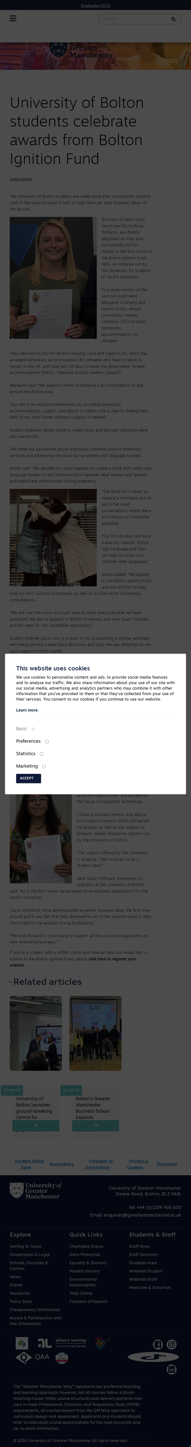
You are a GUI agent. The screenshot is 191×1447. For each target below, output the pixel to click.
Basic (21, 729)
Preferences (28, 741)
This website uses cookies (53, 669)
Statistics (26, 754)
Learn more (27, 711)
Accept (27, 778)
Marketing (27, 766)
